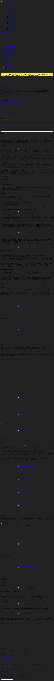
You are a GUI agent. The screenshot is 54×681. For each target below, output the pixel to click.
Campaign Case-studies (8, 87)
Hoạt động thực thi (4, 102)
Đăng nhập (5, 68)
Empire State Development (6, 112)
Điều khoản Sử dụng (7, 657)
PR (21, 102)
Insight (13, 101)
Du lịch (2, 130)
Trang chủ (5, 86)
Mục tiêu (10, 101)
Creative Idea (21, 101)
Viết (1, 71)
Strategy (17, 101)
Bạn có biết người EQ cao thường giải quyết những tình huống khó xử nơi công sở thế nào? (23, 74)
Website (18, 102)
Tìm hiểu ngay (42, 74)
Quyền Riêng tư (6, 658)
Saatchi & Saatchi (4, 124)
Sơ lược (2, 101)
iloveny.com (19, 190)
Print (16, 102)
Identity (12, 102)
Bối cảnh (6, 101)
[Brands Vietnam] (4, 1)
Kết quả (2, 103)
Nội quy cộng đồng (7, 659)
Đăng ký (5, 69)
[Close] (1, 73)
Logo (10, 102)
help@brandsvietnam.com (8, 668)
